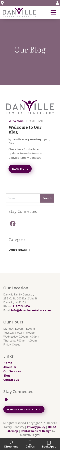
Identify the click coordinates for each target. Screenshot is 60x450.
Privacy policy (36, 427)
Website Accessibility (24, 409)
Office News (16, 120)
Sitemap (12, 431)
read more (20, 168)
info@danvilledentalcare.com (31, 310)
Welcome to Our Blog (25, 129)
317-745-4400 (21, 306)
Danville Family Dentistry (27, 139)
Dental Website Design (36, 431)
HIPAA (52, 427)
